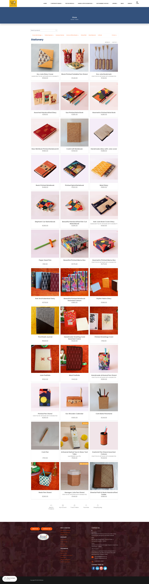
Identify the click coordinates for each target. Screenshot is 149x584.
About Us (35, 529)
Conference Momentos (66, 555)
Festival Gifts (64, 553)
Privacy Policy (64, 534)
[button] (114, 35)
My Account (63, 507)
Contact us (46, 529)
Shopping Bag (98, 507)
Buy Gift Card (64, 546)
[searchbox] (43, 30)
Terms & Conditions (65, 530)
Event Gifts (63, 557)
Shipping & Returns (65, 532)
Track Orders (74, 507)
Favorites (86, 507)
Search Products (51, 508)
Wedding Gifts (64, 551)
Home (72, 19)
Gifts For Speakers (65, 562)
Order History (64, 542)
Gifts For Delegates (65, 559)
